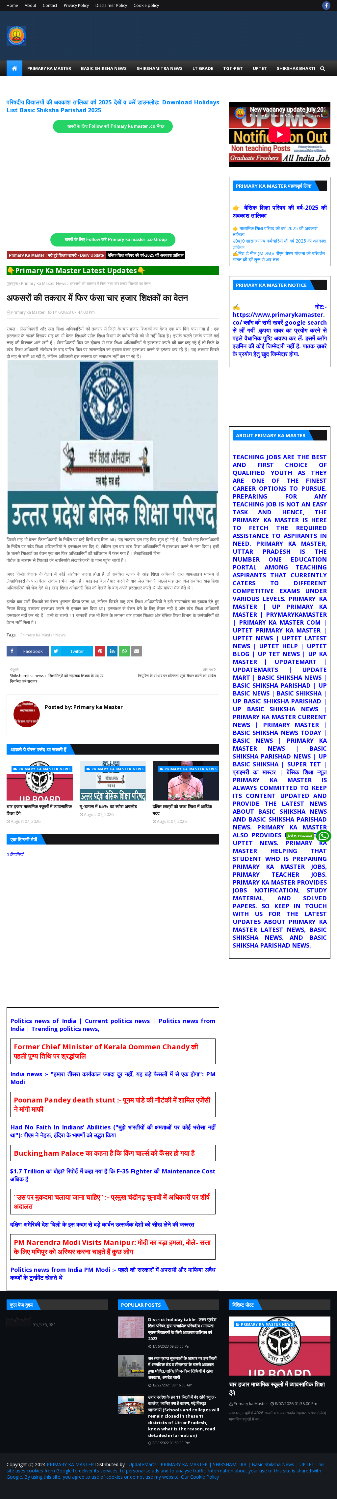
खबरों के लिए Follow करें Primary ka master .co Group (116, 239)
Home (12, 5)
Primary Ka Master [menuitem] (49, 68)
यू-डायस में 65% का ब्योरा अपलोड (108, 806)
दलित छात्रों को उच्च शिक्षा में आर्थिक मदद (182, 809)
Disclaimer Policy (111, 5)
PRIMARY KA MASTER (70, 1464)
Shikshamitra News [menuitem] (160, 68)
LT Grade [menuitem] (203, 68)
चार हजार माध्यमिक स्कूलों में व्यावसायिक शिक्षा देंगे (39, 809)
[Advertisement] (113, 183)
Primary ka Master (28, 312)
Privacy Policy (76, 5)
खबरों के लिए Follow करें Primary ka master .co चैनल (116, 126)
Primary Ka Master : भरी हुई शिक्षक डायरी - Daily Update (56, 255)
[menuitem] (14, 68)
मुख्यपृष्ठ (12, 283)
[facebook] (326, 5)
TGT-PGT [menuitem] (233, 68)
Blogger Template (83, 1490)
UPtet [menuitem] (260, 68)
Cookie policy (146, 5)
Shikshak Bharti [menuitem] (296, 68)
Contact (50, 5)
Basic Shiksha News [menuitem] (104, 68)
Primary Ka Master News (43, 283)
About (30, 5)
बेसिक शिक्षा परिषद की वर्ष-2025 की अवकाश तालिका (146, 255)
